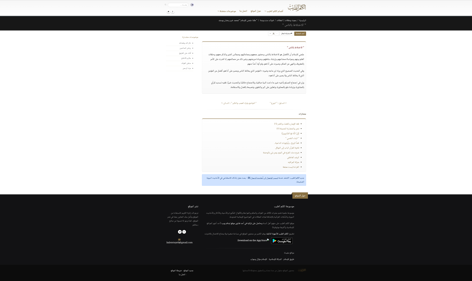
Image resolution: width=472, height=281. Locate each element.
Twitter (168, 11)
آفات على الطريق (185, 53)
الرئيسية (302, 20)
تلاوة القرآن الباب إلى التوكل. (287, 148)
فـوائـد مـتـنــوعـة (267, 20)
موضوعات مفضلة (227, 11)
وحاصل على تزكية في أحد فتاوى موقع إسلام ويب (242, 223)
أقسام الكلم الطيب (274, 11)
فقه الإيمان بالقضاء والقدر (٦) (286, 124)
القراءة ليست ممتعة (291, 167)
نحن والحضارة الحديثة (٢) (288, 129)
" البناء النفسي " (292, 138)
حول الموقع (256, 11)
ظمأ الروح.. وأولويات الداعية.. (286, 143)
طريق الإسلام (289, 259)
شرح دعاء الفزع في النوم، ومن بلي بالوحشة (281, 153)
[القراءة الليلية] (191, 5)
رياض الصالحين (185, 48)
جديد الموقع (188, 271)
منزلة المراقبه (293, 162)
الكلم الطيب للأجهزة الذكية (277, 234)
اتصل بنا (243, 11)
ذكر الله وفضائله (185, 43)
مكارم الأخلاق (186, 58)
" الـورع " (278, 103)
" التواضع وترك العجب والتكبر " (238, 103)
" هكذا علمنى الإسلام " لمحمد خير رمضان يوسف (238, 20)
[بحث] (165, 5)
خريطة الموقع (176, 271)
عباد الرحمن (187, 68)
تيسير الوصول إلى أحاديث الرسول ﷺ (263, 178)
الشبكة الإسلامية (275, 259)
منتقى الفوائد (186, 63)
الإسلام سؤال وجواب (258, 259)
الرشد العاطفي (293, 158)
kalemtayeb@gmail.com (180, 243)
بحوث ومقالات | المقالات (286, 20)
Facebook (173, 11)
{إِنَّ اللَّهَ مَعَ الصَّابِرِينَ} (290, 134)
